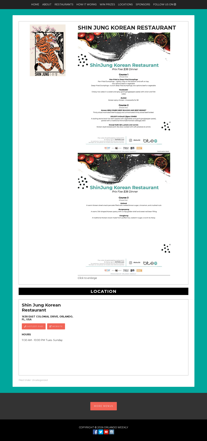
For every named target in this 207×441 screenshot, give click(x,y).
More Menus (103, 406)
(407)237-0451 (34, 326)
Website (57, 326)
